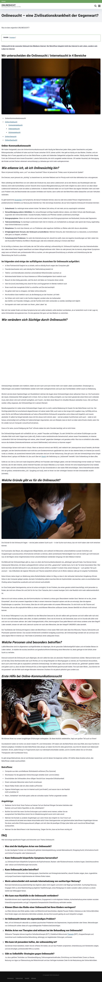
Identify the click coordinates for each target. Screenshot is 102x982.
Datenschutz (19, 978)
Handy (43, 456)
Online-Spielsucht (11, 122)
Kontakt (27, 978)
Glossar (3, 1)
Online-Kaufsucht (11, 140)
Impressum (10, 978)
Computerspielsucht (15, 125)
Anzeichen (18, 200)
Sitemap (33, 978)
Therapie (70, 934)
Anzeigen (12, 37)
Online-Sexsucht (10, 137)
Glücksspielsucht (14, 132)
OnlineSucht (8, 5)
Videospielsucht (14, 129)
